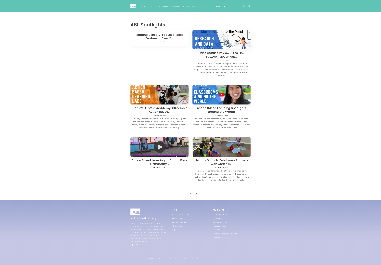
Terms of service (213, 259)
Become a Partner (179, 222)
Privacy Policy (177, 226)
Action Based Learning (162, 259)
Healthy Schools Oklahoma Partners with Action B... (221, 162)
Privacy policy (201, 259)
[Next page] (196, 193)
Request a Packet (220, 226)
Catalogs (217, 219)
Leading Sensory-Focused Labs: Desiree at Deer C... (159, 36)
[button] (146, 6)
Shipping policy (227, 259)
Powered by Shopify (176, 259)
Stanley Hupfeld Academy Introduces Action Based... (159, 110)
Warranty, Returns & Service (183, 215)
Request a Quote (220, 222)
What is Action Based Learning (225, 233)
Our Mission (217, 237)
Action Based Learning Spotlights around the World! (221, 110)
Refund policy (190, 259)
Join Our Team (178, 219)
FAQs (174, 230)
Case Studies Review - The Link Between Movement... (221, 54)
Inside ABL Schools (220, 215)
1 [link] (184, 193)
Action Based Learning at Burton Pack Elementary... (160, 162)
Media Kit (216, 230)
